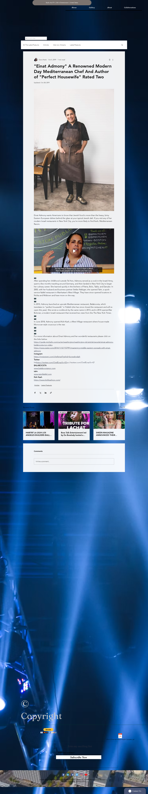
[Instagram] (81, 774)
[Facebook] (63, 774)
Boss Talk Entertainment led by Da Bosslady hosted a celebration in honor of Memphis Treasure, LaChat (73, 433)
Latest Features (75, 45)
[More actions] (112, 59)
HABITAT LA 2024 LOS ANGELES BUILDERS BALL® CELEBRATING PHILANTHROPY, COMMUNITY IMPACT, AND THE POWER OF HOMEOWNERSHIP (38, 433)
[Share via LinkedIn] (46, 393)
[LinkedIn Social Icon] (68, 774)
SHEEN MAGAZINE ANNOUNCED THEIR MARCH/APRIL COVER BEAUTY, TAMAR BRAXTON (108, 433)
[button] (122, 45)
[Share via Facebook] (35, 393)
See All (122, 407)
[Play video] (74, 250)
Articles (46, 45)
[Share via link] (51, 393)
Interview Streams (59, 45)
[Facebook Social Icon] (72, 774)
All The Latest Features (31, 45)
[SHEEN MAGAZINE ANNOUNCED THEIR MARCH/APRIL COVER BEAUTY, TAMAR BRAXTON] (109, 420)
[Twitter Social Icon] (77, 774)
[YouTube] (86, 774)
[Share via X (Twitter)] (40, 393)
